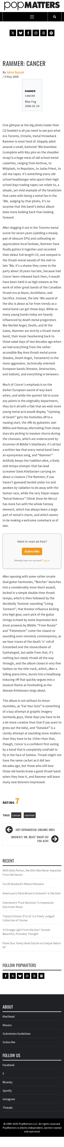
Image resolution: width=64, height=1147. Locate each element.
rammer (30, 815)
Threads (8, 1108)
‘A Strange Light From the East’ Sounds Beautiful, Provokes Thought (26, 932)
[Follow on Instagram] (36, 33)
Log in (46, 560)
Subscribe (32, 551)
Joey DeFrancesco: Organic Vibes (35, 830)
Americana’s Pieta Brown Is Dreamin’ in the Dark (32, 893)
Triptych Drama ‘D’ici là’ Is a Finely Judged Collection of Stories (28, 918)
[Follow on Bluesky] (20, 33)
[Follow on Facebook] (28, 33)
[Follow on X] (13, 33)
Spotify (7, 1091)
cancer (16, 815)
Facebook (9, 1065)
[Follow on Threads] (43, 33)
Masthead (9, 1016)
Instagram (9, 1099)
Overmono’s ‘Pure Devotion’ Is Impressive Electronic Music (28, 905)
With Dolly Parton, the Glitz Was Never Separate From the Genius (32, 872)
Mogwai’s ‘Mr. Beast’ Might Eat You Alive (30, 839)
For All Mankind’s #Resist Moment (23, 884)
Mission (7, 1025)
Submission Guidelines (17, 1034)
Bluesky (7, 1082)
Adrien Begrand (15, 72)
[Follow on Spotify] (51, 33)
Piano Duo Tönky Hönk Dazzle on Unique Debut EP (32, 945)
